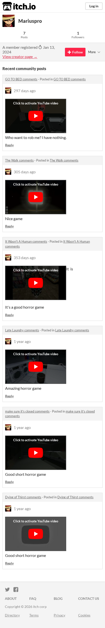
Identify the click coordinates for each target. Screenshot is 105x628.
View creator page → (19, 56)
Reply (9, 145)
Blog (58, 598)
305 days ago (25, 171)
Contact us (88, 598)
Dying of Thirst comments (23, 497)
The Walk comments (19, 160)
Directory (12, 615)
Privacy (59, 615)
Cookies (84, 615)
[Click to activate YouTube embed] (35, 116)
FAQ (32, 598)
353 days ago (25, 257)
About (11, 598)
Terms (34, 615)
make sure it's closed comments (27, 411)
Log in (93, 6)
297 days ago (25, 90)
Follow (77, 52)
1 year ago (22, 341)
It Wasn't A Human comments (26, 241)
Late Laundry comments (22, 330)
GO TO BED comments (21, 79)
